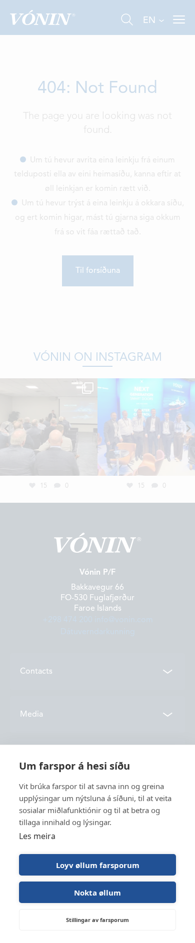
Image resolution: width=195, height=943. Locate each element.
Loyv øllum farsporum (98, 865)
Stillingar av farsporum (97, 920)
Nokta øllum (97, 893)
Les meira (37, 836)
